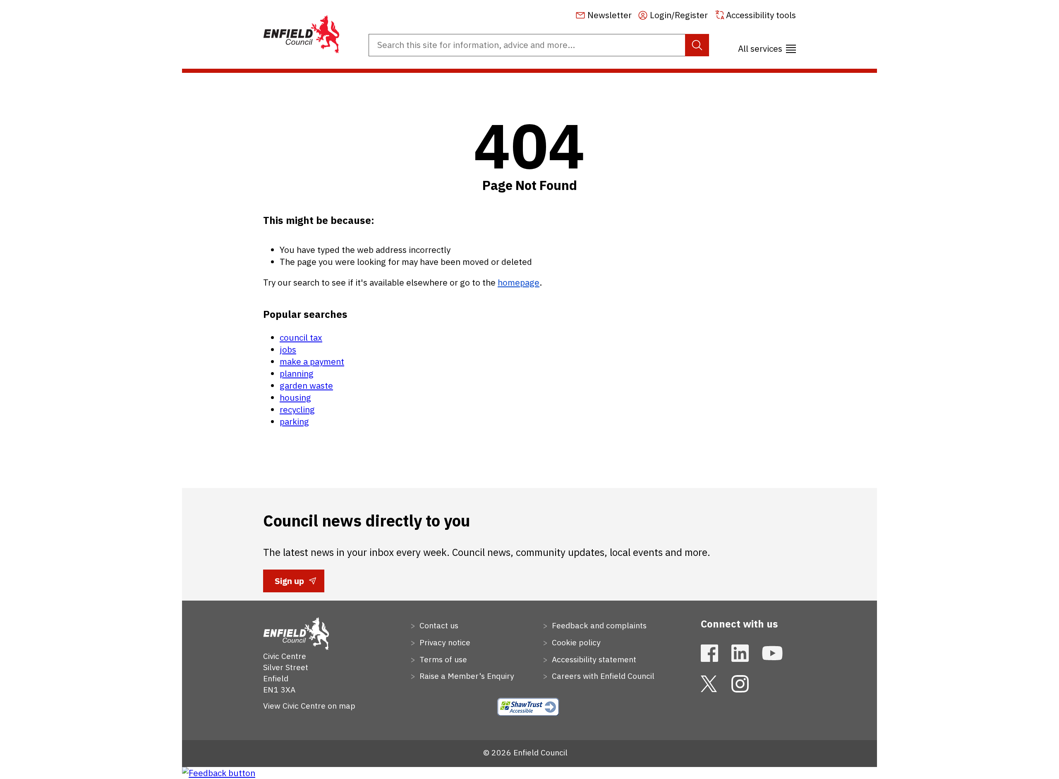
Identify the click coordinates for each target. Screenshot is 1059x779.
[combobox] (539, 45)
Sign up (289, 583)
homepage (518, 282)
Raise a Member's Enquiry (465, 676)
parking (294, 421)
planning (297, 373)
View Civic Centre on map (309, 705)
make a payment (312, 361)
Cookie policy (575, 642)
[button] (767, 46)
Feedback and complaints (598, 625)
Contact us (437, 625)
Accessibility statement (593, 659)
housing (295, 397)
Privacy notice (443, 642)
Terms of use (442, 659)
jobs (288, 349)
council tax (301, 337)
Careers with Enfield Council (602, 676)
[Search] (697, 45)
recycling (297, 409)
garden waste (306, 385)
